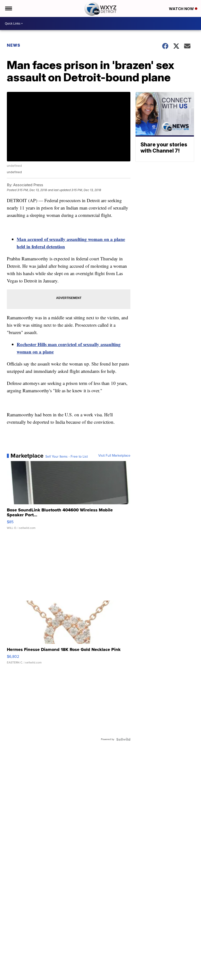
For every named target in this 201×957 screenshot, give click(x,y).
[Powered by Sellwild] (123, 739)
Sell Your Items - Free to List (66, 456)
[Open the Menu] (8, 8)
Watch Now (182, 8)
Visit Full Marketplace (114, 455)
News (13, 45)
